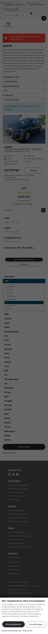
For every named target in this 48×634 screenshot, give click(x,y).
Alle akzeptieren (13, 624)
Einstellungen (36, 624)
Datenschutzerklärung (11, 630)
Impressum (27, 630)
